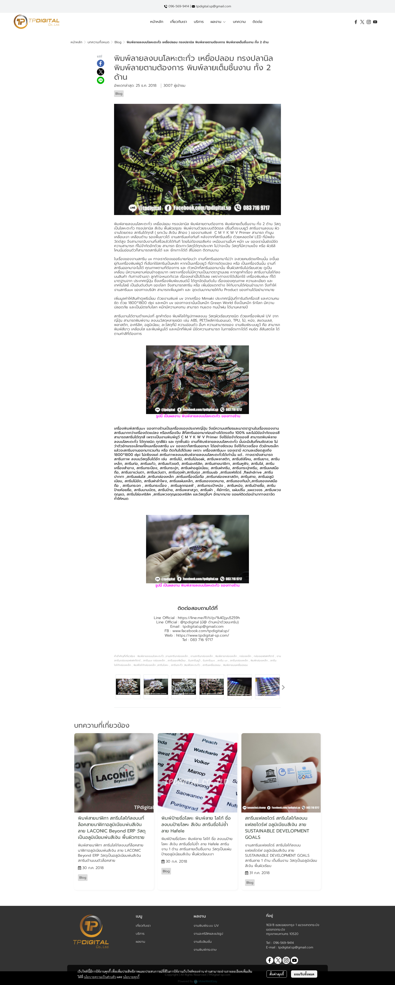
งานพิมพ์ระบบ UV (206, 925)
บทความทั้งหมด (98, 42)
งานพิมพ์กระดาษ (205, 949)
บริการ (140, 933)
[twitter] (362, 22)
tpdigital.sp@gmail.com (203, 626)
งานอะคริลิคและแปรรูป (208, 933)
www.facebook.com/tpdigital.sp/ (200, 631)
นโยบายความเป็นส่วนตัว (100, 977)
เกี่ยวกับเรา (143, 925)
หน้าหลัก (76, 42)
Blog (118, 42)
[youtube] (375, 22)
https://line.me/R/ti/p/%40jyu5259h (209, 618)
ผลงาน (140, 941)
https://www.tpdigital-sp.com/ (202, 635)
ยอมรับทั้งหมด (304, 974)
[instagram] (368, 22)
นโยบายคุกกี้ (131, 977)
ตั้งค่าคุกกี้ (277, 974)
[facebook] (356, 22)
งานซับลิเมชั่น (203, 941)
